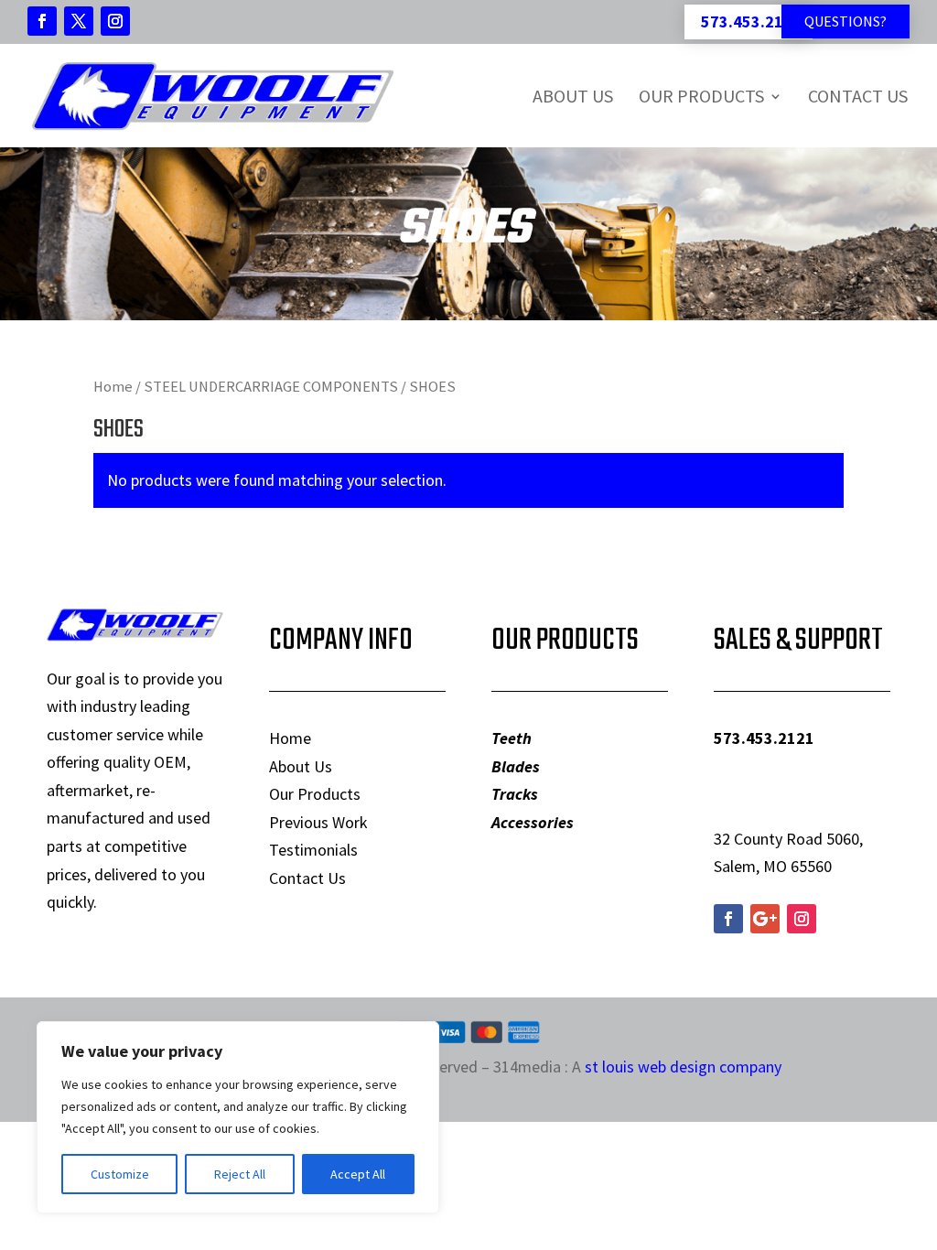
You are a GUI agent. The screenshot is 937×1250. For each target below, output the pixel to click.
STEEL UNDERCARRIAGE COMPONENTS (271, 386)
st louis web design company (683, 1066)
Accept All (357, 1174)
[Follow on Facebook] (42, 21)
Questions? (845, 21)
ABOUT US (573, 95)
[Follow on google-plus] (765, 918)
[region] (238, 1117)
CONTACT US (858, 95)
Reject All (239, 1174)
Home (113, 386)
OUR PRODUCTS (701, 95)
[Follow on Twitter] (78, 21)
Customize (120, 1174)
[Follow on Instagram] (115, 21)
